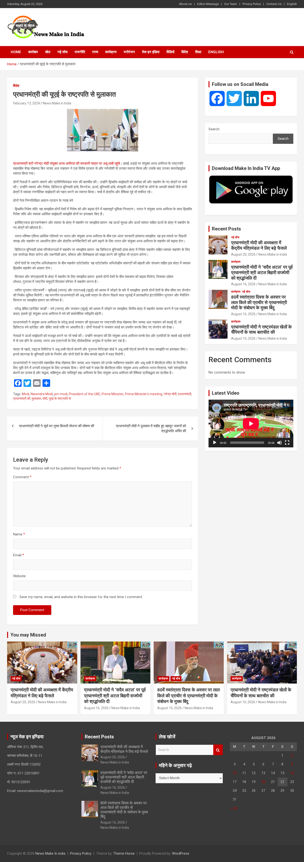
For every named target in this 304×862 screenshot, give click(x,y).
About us (185, 4)
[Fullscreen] (287, 442)
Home (16, 52)
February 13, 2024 (26, 103)
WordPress (180, 853)
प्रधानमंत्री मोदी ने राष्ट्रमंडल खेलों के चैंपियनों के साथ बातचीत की (261, 329)
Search (214, 129)
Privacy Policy (251, 4)
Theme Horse (124, 853)
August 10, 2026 (243, 338)
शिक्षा (198, 52)
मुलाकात (36, 398)
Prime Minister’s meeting (143, 394)
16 (292, 773)
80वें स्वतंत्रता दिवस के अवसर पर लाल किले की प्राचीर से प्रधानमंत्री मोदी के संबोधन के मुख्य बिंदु (259, 302)
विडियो (170, 52)
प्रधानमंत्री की (21, 398)
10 (235, 773)
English (292, 4)
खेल (47, 52)
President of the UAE (84, 394)
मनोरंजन (129, 52)
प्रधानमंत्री (184, 394)
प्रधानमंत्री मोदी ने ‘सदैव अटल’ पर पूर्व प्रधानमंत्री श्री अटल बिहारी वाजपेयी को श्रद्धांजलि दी (262, 272)
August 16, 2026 (243, 284)
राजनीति (80, 52)
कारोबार (33, 52)
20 (263, 782)
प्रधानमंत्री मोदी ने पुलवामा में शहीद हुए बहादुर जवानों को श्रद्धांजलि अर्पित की (151, 428)
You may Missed (28, 635)
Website (19, 576)
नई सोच (62, 52)
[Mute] (279, 442)
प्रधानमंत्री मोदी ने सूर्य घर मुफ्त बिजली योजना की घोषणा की (56, 426)
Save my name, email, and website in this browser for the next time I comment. (81, 597)
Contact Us (273, 4)
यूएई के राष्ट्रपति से (60, 398)
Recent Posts (226, 229)
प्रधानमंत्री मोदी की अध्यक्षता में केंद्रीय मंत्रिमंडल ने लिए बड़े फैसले (259, 245)
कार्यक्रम (111, 52)
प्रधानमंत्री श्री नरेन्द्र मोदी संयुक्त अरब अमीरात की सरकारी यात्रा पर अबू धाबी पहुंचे (66, 163)
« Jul (233, 808)
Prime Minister (113, 394)
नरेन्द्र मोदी (170, 394)
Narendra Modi (42, 394)
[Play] (214, 442)
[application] (251, 423)
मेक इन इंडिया (150, 52)
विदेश (184, 52)
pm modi (60, 394)
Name (19, 534)
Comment (22, 477)
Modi (25, 394)
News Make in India (57, 103)
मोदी (45, 398)
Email (18, 555)
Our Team (230, 4)
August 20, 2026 (243, 254)
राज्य (95, 52)
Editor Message (208, 4)
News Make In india (50, 853)
